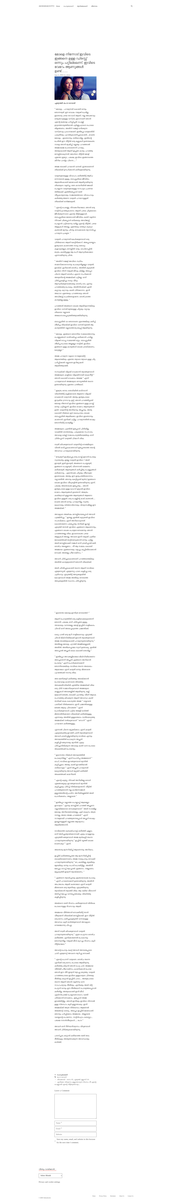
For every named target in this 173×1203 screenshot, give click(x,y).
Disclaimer (113, 1196)
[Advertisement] (86, 28)
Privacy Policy (103, 1196)
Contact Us (130, 1196)
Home (58, 6)
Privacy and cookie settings (49, 1182)
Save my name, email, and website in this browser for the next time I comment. (76, 1141)
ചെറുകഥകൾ (68, 6)
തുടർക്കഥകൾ (82, 6)
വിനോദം (94, 6)
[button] (131, 6)
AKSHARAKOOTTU (46, 6)
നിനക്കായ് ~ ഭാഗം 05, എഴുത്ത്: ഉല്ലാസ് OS (73, 1080)
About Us (121, 1196)
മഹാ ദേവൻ (61, 1077)
